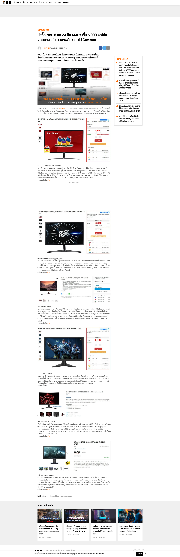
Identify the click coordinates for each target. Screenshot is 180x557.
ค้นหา (24, 2)
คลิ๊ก (48, 386)
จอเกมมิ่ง (62, 496)
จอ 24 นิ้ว (41, 55)
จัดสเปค (16, 2)
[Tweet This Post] (104, 48)
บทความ (32, 2)
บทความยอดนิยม (54, 2)
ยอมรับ (140, 553)
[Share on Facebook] (100, 48)
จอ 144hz (49, 496)
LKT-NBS (47, 48)
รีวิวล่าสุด (42, 2)
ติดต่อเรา (66, 2)
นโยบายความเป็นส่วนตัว (97, 554)
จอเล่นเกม (69, 496)
